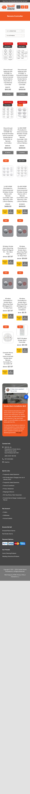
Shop (18, 7)
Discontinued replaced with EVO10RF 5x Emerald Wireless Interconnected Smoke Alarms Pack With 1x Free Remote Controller (7, 77)
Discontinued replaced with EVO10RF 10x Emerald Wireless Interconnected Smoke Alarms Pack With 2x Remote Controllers (7, 135)
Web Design (7, 575)
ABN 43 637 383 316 (10, 456)
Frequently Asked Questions (11, 474)
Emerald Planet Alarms (8, 530)
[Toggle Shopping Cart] (22, 7)
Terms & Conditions (8, 485)
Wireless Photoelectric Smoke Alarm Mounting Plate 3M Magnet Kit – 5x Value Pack (22, 251)
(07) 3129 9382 (9, 459)
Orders (5, 512)
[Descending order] (22, 31)
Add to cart (5, 211)
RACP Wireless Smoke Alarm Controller (22, 340)
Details (8, 94)
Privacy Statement (8, 489)
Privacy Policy (21, 575)
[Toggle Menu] (26, 7)
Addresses (6, 515)
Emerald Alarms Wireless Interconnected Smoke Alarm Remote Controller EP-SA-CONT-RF (8, 358)
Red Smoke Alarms (7, 534)
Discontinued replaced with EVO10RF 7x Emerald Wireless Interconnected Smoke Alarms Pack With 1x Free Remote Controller (22, 77)
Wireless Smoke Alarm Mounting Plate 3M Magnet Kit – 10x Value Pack (7, 250)
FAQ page (18, 432)
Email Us (7, 462)
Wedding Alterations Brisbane (10, 556)
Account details (7, 518)
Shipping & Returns (8, 492)
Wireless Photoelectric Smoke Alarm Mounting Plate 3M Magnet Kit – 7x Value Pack (8, 303)
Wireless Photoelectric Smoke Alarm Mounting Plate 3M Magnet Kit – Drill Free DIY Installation (22, 304)
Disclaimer (14, 576)
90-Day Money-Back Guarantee (12, 495)
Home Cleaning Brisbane (9, 553)
